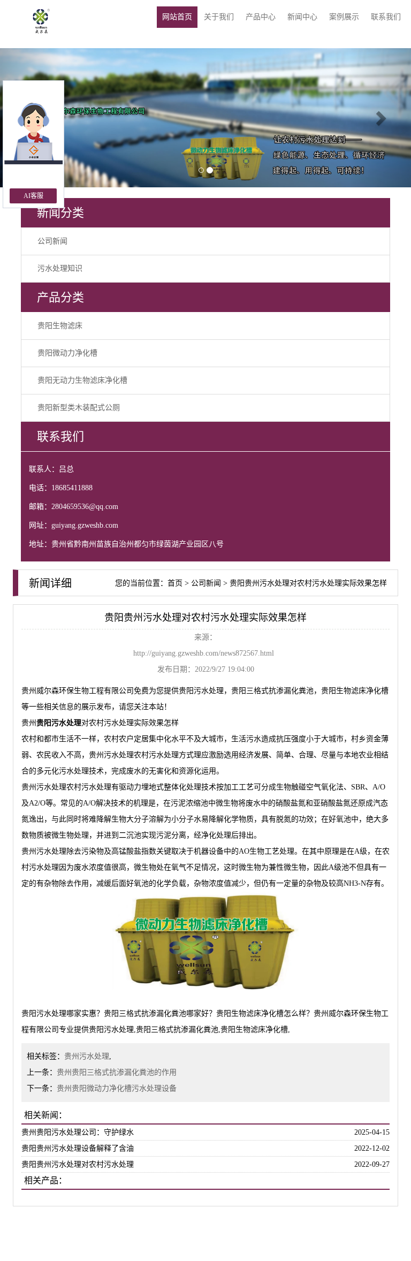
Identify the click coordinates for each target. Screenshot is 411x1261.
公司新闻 (52, 241)
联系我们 (386, 17)
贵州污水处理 (86, 1056)
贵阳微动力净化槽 (67, 353)
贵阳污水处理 (201, 691)
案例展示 (344, 17)
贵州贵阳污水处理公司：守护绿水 (77, 1132)
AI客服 (33, 196)
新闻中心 (302, 17)
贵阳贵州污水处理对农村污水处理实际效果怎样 (308, 583)
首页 (175, 583)
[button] (380, 117)
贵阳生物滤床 (59, 326)
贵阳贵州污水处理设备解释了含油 (77, 1148)
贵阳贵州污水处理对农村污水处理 (77, 1164)
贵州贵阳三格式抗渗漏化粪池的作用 (117, 1072)
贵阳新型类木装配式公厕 (78, 408)
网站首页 (177, 17)
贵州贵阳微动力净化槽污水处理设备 (117, 1088)
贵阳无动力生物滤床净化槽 (82, 380)
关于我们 (219, 17)
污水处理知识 (59, 268)
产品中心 (261, 17)
